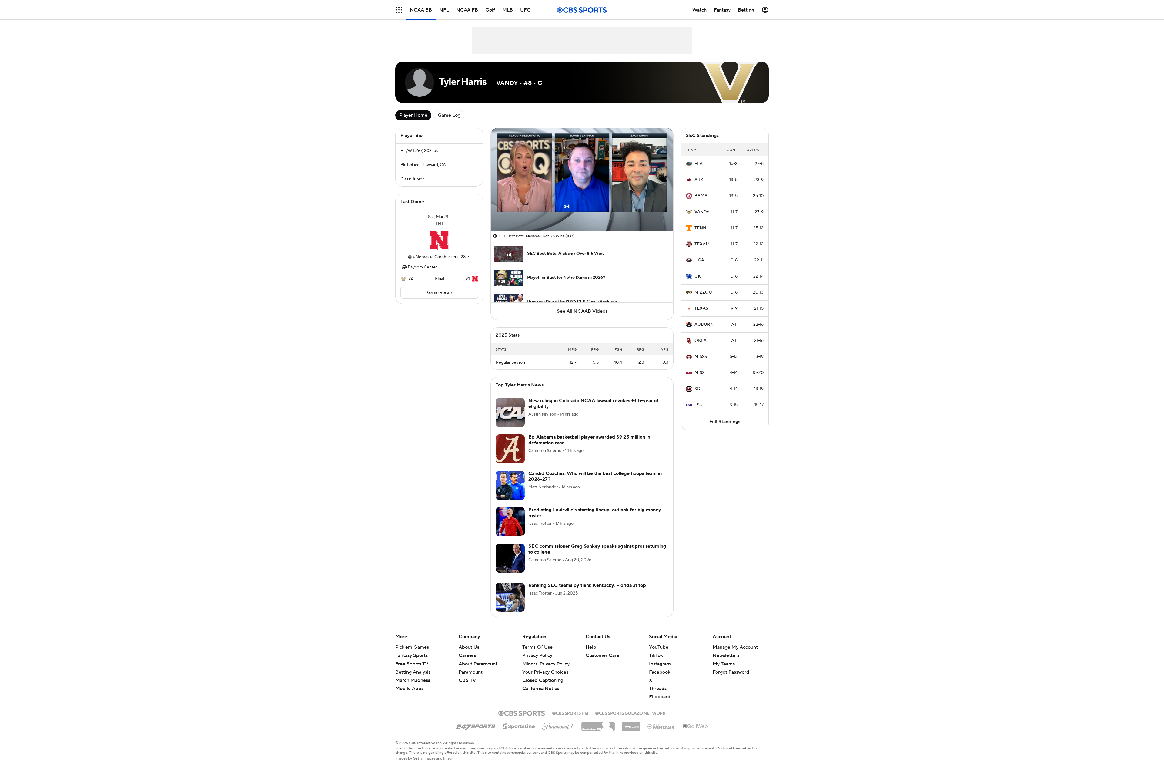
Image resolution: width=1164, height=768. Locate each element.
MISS (699, 373)
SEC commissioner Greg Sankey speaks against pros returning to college (597, 549)
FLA (698, 164)
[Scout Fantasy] (661, 726)
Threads (658, 688)
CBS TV (467, 680)
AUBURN (704, 324)
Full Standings (724, 422)
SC (697, 389)
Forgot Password (731, 672)
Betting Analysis (412, 672)
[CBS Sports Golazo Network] (630, 712)
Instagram (660, 664)
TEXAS (701, 308)
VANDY (701, 212)
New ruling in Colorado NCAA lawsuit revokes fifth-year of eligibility (593, 403)
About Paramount (478, 664)
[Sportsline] (519, 726)
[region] (582, 179)
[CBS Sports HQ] (570, 712)
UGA (699, 260)
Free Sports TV (411, 664)
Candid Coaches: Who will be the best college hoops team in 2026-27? (595, 476)
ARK (699, 180)
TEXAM (702, 244)
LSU (698, 405)
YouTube (658, 647)
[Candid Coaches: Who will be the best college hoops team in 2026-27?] (510, 485)
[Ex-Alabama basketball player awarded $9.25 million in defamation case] (510, 448)
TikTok (656, 655)
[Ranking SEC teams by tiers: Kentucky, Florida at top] (510, 597)
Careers (467, 655)
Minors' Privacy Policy (546, 664)
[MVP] (631, 724)
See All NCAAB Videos (582, 311)
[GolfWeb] (695, 726)
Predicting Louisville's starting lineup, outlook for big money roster (594, 513)
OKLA (700, 340)
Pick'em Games (412, 647)
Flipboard (660, 697)
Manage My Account (735, 647)
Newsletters (726, 655)
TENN (700, 228)
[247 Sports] (475, 725)
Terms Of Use (537, 647)
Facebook (659, 672)
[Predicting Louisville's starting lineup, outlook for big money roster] (510, 521)
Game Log (449, 115)
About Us (469, 647)
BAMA (700, 196)
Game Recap (439, 292)
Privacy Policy (537, 655)
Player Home (413, 115)
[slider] (582, 213)
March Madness (412, 680)
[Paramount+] (558, 725)
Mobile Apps (409, 688)
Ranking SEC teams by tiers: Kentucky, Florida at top (587, 585)
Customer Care (602, 655)
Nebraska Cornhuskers (437, 257)
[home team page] (439, 240)
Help (591, 647)
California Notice (541, 683)
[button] (399, 10)
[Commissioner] (598, 724)
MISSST (701, 356)
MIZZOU (703, 292)
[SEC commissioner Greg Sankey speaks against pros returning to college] (510, 558)
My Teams (724, 664)
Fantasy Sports (411, 655)
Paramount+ (472, 672)
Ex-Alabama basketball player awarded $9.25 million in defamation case (589, 440)
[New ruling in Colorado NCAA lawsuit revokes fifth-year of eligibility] (510, 412)
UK (697, 276)
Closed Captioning (542, 675)
